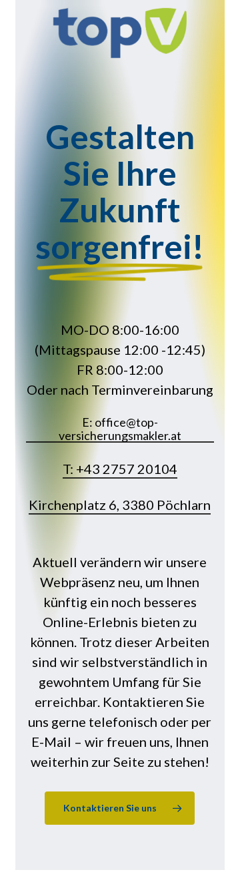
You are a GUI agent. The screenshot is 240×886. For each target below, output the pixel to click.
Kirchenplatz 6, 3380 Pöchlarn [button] (120, 505)
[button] (120, 808)
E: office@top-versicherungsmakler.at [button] (120, 429)
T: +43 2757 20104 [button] (120, 469)
